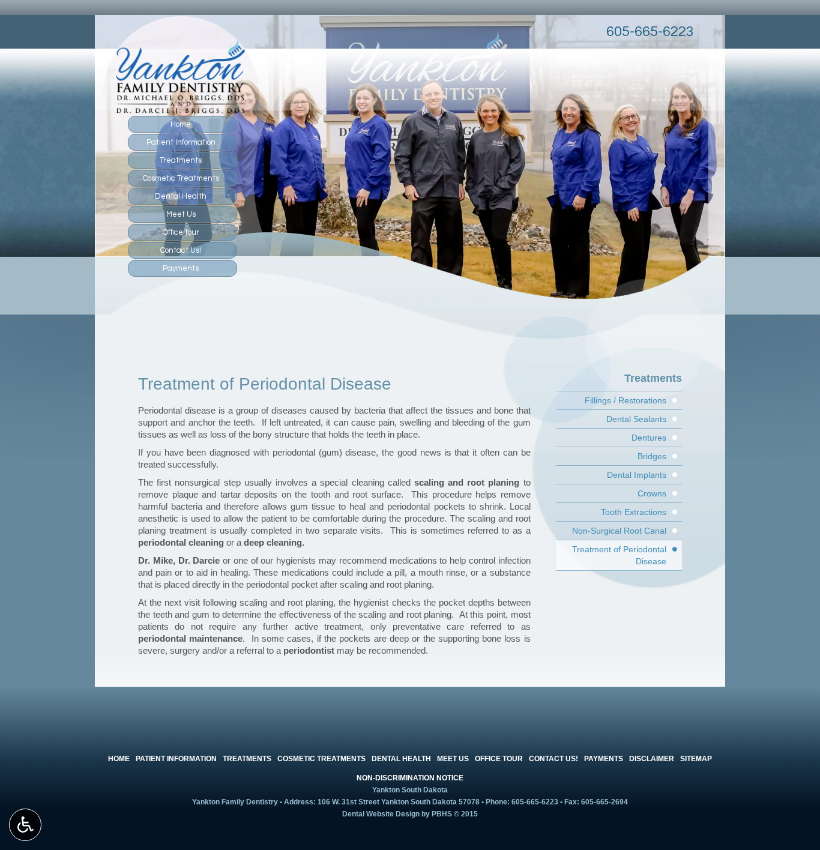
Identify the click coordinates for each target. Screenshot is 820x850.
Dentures (649, 437)
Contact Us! (180, 250)
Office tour (181, 232)
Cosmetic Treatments (181, 178)
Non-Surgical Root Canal (619, 530)
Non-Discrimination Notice (410, 778)
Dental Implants (636, 475)
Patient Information (181, 142)
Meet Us (181, 214)
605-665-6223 (650, 31)
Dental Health (181, 196)
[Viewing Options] (25, 825)
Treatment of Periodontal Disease (619, 555)
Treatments (181, 160)
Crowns (652, 493)
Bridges (652, 456)
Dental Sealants (636, 419)
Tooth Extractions (633, 512)
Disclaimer (651, 759)
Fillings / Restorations (625, 400)
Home (180, 124)
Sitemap (696, 759)
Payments (181, 268)
